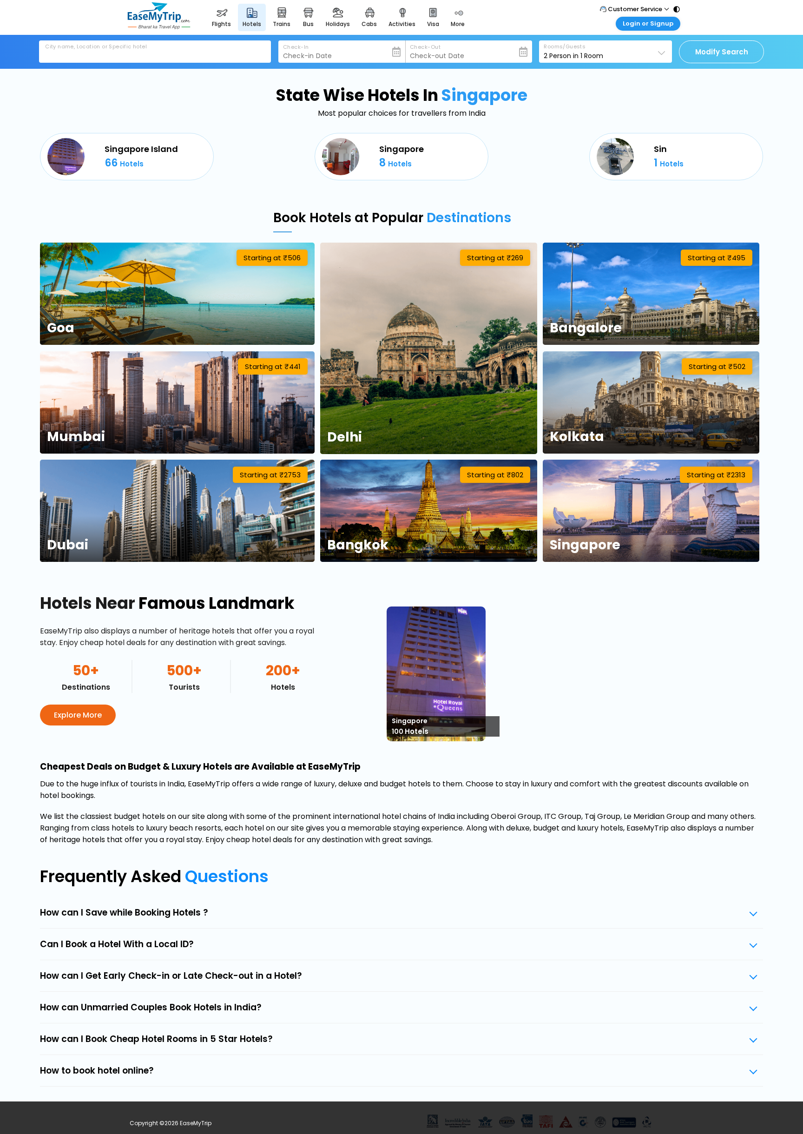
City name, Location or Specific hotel (96, 46)
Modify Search (721, 52)
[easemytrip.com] (159, 26)
